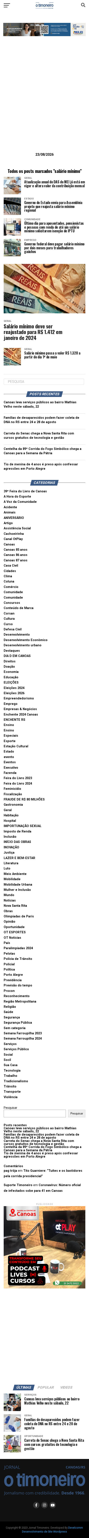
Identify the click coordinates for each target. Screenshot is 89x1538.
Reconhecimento (17, 996)
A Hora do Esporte (17, 496)
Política (9, 969)
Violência (10, 1097)
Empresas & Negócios (20, 709)
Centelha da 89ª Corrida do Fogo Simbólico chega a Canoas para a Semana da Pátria (42, 1148)
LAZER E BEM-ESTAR (19, 858)
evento (9, 757)
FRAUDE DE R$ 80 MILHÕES (24, 799)
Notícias (10, 900)
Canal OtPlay (13, 539)
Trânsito (10, 1086)
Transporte (12, 1092)
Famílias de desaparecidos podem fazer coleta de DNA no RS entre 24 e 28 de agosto (41, 1136)
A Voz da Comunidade (20, 502)
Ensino (9, 725)
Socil (7, 1060)
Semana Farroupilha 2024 (23, 1038)
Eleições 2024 (14, 688)
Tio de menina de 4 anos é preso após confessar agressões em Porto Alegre (41, 1154)
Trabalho (10, 1076)
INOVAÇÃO (11, 847)
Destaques (12, 651)
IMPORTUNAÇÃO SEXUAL (22, 826)
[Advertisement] (44, 101)
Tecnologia (12, 1070)
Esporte (10, 741)
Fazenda (10, 773)
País (7, 943)
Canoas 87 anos (15, 560)
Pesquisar (10, 1108)
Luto (7, 868)
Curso (8, 624)
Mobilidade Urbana (18, 884)
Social (8, 1055)
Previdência (13, 980)
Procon (9, 991)
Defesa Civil (13, 629)
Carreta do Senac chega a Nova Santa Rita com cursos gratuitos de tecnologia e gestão (39, 1142)
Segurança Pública (18, 1023)
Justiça (9, 852)
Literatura (11, 863)
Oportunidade (14, 927)
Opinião (9, 921)
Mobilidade (12, 879)
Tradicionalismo (16, 1081)
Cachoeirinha (14, 534)
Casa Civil (11, 565)
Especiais (11, 736)
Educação (11, 677)
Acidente (10, 507)
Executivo (11, 768)
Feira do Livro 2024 (18, 783)
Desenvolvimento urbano (22, 645)
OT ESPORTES (15, 932)
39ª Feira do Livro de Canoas (25, 491)
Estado (9, 751)
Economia (11, 672)
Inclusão (10, 837)
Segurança (12, 1017)
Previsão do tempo (18, 985)
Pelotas (9, 954)
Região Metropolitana (20, 1001)
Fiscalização (13, 794)
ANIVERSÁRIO (14, 518)
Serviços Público (16, 1049)
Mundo (9, 895)
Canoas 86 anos (15, 555)
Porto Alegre (13, 975)
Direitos (10, 661)
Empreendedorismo (19, 698)
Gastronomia (13, 805)
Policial (9, 964)
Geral (8, 810)
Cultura (9, 619)
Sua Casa (10, 1065)
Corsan (9, 613)
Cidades (10, 571)
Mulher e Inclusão (17, 890)
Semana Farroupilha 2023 (23, 1033)
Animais (10, 512)
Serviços (10, 1044)
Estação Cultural (16, 746)
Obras (8, 911)
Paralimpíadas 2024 (18, 948)
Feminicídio (12, 789)
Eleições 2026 (14, 693)
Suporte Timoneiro (18, 1185)
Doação (9, 667)
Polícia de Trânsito (18, 959)
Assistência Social (17, 528)
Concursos (12, 603)
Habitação (11, 815)
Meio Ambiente (15, 874)
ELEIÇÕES (11, 682)
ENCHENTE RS (14, 720)
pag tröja (10, 1171)
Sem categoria (14, 1028)
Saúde (8, 1012)
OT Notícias (12, 938)
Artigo (8, 523)
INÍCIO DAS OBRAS (17, 842)
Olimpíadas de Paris (19, 916)
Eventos (10, 762)
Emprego (10, 704)
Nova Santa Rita (15, 906)
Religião (10, 1007)
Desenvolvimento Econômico (26, 640)
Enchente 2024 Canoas (21, 714)
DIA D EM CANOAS (17, 656)
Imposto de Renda (17, 831)
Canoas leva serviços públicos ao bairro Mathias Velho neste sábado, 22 (40, 1129)
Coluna (9, 581)
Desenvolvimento (17, 634)
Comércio (11, 587)
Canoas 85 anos (15, 550)
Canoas (9, 544)
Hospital (10, 821)
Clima (8, 576)
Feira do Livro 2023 (18, 778)
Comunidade (13, 592)
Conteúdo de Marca (18, 608)
